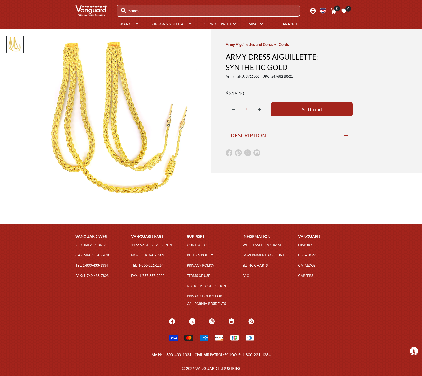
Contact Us (197, 245)
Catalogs (306, 265)
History (305, 245)
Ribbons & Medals (170, 24)
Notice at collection (206, 286)
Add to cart (311, 109)
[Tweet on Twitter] (247, 153)
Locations (307, 255)
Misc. (254, 24)
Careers (305, 276)
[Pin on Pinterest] (238, 153)
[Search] (124, 11)
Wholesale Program (262, 245)
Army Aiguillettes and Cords (249, 44)
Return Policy (200, 255)
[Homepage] (91, 14)
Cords (284, 44)
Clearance (287, 24)
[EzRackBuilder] (323, 11)
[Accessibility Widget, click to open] (414, 351)
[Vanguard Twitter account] (191, 321)
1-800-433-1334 (177, 354)
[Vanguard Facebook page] (171, 321)
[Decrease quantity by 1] (233, 109)
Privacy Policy (200, 265)
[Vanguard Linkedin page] (230, 321)
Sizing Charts (255, 265)
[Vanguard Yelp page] (250, 321)
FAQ (246, 276)
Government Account (264, 255)
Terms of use (198, 276)
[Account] (313, 11)
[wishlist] (344, 10)
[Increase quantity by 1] (259, 109)
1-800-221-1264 (256, 354)
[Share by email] (256, 153)
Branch (127, 24)
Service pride (218, 24)
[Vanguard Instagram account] (211, 321)
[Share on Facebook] (229, 153)
